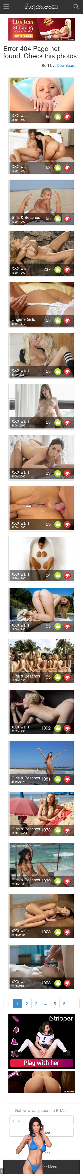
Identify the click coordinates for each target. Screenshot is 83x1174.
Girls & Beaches (26, 217)
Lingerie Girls (23, 319)
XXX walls (20, 115)
